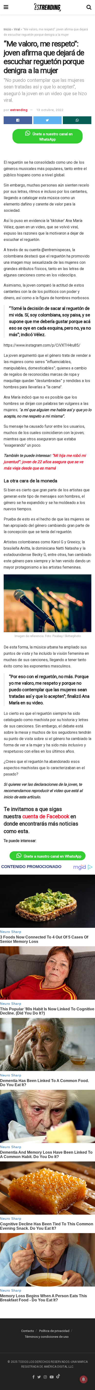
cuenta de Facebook (45, 816)
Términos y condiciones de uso (47, 1337)
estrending (19, 110)
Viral (17, 29)
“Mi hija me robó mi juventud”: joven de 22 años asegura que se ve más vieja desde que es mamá (45, 461)
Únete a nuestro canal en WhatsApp (52, 856)
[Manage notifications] (83, 1379)
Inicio (7, 29)
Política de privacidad (54, 1331)
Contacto (27, 1331)
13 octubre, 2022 (50, 110)
